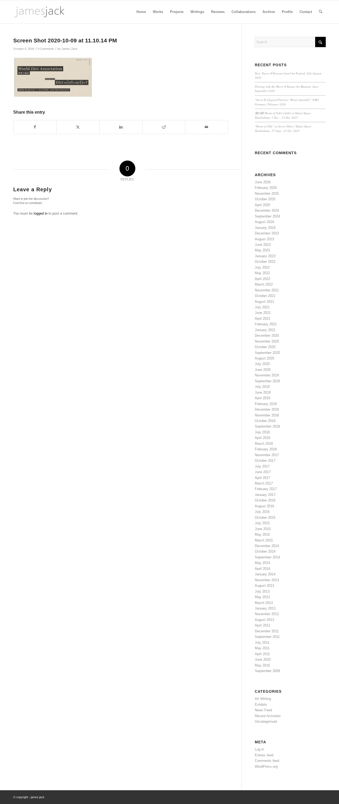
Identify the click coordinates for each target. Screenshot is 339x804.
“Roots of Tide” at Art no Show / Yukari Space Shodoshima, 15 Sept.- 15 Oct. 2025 (283, 128)
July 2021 (262, 307)
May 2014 (262, 563)
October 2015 (265, 517)
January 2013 (265, 608)
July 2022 (262, 267)
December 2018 (267, 409)
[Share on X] (78, 127)
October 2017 (265, 461)
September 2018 (267, 426)
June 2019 (263, 392)
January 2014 (265, 574)
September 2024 (267, 216)
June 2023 (263, 245)
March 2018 (264, 444)
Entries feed (264, 755)
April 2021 (262, 319)
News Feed (263, 710)
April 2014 (262, 569)
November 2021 (267, 290)
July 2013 (262, 591)
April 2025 (262, 205)
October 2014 (265, 551)
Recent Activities (268, 716)
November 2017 (267, 455)
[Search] (320, 12)
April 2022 (262, 279)
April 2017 (262, 478)
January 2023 (265, 256)
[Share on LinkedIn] (121, 127)
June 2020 (263, 370)
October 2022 (265, 262)
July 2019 (262, 387)
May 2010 (262, 665)
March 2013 (264, 603)
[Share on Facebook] (35, 127)
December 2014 (267, 546)
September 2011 (267, 637)
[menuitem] (141, 12)
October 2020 (265, 347)
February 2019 (266, 404)
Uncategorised (266, 721)
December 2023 (267, 233)
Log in (259, 749)
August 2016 (264, 506)
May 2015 (262, 534)
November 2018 (267, 415)
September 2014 (267, 557)
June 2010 (263, 659)
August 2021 (264, 302)
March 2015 (264, 540)
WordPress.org (266, 767)
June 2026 (263, 182)
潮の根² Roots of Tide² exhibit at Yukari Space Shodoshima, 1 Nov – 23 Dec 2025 (283, 115)
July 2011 (262, 643)
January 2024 (265, 228)
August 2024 (264, 222)
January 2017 (265, 495)
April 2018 (262, 438)
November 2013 (267, 580)
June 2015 (263, 529)
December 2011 (267, 631)
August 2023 (264, 239)
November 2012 (267, 614)
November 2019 (267, 375)
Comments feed (267, 761)
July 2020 (262, 364)
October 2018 (265, 421)
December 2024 (267, 210)
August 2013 (264, 586)
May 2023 (262, 250)
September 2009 (267, 671)
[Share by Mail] (206, 127)
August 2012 (264, 620)
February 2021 (266, 324)
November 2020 (267, 341)
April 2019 (262, 398)
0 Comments (46, 48)
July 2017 (262, 466)
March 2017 (264, 483)
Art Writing (263, 699)
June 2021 (263, 313)
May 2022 (262, 273)
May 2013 (262, 597)
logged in (40, 213)
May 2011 (262, 648)
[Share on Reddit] (163, 127)
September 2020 (267, 353)
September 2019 (267, 381)
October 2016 (265, 500)
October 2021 (265, 296)
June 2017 (263, 472)
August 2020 (264, 358)
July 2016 (262, 512)
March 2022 (264, 284)
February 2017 (266, 489)
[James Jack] (39, 12)
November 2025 (267, 194)
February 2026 (266, 188)
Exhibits (261, 705)
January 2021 (265, 330)
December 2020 (267, 335)
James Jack (69, 48)
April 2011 (262, 654)
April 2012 (262, 625)
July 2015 (262, 523)
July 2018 (262, 432)
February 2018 (266, 449)
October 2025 (265, 199)
